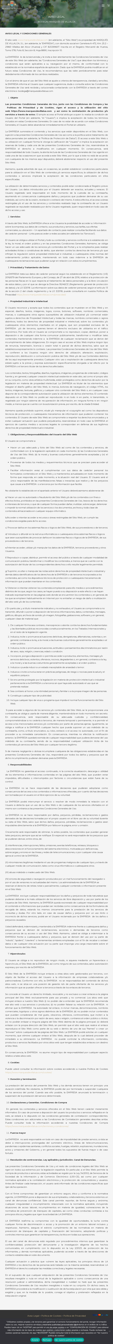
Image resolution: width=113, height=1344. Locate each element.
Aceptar (35, 1340)
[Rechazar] (109, 1331)
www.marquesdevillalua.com (33, 40)
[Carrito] (108, 5)
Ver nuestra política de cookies (69, 1340)
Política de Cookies (51, 1315)
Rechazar (47, 1340)
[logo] (12, 5)
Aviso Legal (33, 1315)
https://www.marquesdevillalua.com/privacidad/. (41, 294)
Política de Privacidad (74, 1315)
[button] (103, 5)
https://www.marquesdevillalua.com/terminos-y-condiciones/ (37, 1126)
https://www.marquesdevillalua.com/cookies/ (28, 1072)
